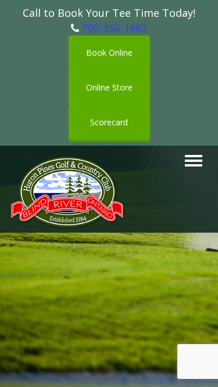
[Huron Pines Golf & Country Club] (68, 160)
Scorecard (109, 122)
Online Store (109, 87)
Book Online (109, 52)
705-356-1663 (114, 28)
